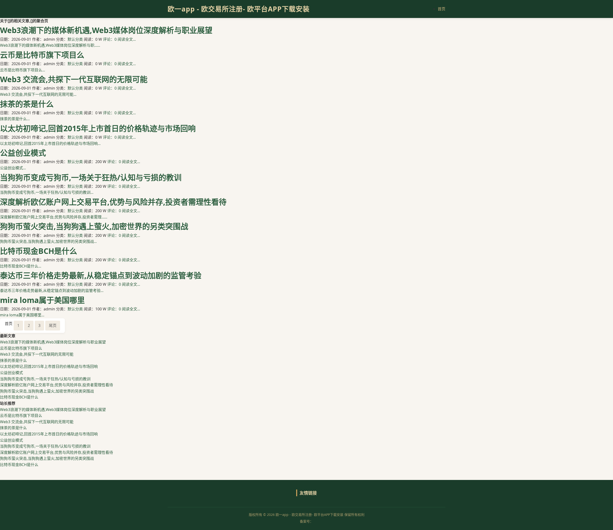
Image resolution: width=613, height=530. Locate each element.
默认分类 (75, 39)
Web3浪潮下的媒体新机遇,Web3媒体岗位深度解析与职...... (50, 45)
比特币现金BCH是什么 (38, 251)
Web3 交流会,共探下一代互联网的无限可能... (38, 94)
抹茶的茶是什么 (27, 104)
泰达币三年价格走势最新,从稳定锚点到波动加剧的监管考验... (51, 290)
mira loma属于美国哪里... (22, 315)
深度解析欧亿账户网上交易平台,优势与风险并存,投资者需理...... (53, 217)
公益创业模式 (23, 153)
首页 (441, 8)
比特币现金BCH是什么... (20, 266)
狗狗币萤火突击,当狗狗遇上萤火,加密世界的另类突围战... (48, 241)
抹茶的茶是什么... (15, 118)
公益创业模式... (13, 168)
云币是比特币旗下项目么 (42, 55)
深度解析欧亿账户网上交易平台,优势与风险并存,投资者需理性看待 (113, 202)
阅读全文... (127, 39)
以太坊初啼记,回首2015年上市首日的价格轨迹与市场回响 (98, 128)
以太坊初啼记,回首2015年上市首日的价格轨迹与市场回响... (50, 143)
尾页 (53, 325)
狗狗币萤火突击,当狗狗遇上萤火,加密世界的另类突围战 (94, 226)
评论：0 (110, 39)
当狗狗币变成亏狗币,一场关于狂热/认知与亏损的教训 (91, 177)
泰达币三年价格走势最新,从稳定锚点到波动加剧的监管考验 (100, 275)
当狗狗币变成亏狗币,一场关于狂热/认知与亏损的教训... (46, 192)
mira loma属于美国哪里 (42, 300)
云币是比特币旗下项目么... (22, 70)
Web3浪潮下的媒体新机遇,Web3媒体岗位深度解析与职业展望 (106, 30)
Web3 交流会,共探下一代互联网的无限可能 (74, 79)
